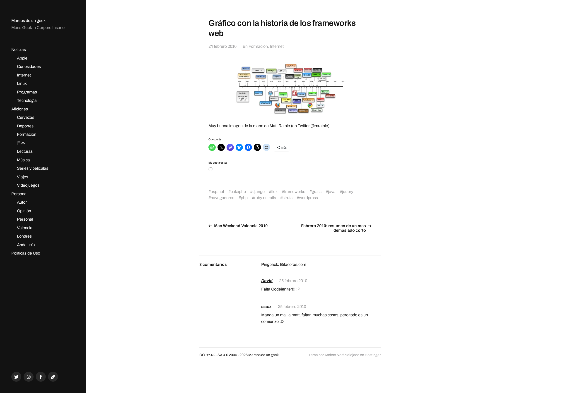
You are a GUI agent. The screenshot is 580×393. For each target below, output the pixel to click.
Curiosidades (29, 66)
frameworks (294, 191)
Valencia (24, 228)
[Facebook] (41, 377)
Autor (22, 202)
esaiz (266, 306)
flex (274, 191)
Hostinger (373, 355)
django (258, 191)
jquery (347, 191)
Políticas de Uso (25, 253)
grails (316, 191)
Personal (19, 194)
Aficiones (19, 109)
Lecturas (25, 151)
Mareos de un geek (28, 20)
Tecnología (27, 100)
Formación (26, 134)
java (332, 191)
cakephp (238, 191)
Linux (22, 83)
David (267, 281)
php (244, 197)
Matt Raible (280, 126)
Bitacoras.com (293, 264)
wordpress (308, 197)
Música (23, 160)
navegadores (222, 197)
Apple (22, 58)
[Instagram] (29, 377)
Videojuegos (28, 185)
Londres (24, 236)
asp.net (217, 191)
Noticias (18, 49)
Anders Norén (335, 355)
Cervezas (25, 117)
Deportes (25, 126)
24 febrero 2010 (222, 46)
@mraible (319, 126)
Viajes (22, 177)
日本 (21, 143)
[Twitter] (16, 377)
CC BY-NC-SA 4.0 (213, 355)
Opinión (24, 211)
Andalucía (26, 245)
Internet (24, 75)
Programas (27, 92)
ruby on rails (265, 197)
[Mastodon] (53, 377)
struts (287, 197)
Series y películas (32, 168)
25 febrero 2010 (293, 281)
